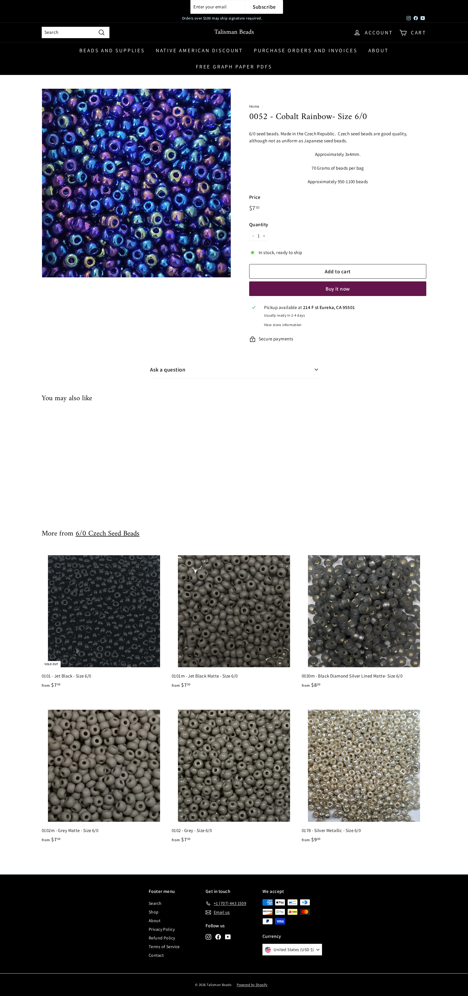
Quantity (258, 224)
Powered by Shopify (252, 984)
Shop (154, 912)
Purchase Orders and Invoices (305, 50)
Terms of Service (164, 946)
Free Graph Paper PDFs (234, 66)
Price (254, 197)
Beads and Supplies (112, 50)
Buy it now (338, 288)
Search (155, 903)
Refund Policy (162, 938)
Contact (156, 955)
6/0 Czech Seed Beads (107, 533)
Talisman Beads (234, 32)
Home (254, 106)
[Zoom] (136, 183)
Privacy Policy (162, 929)
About (378, 50)
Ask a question (167, 369)
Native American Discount (199, 50)
